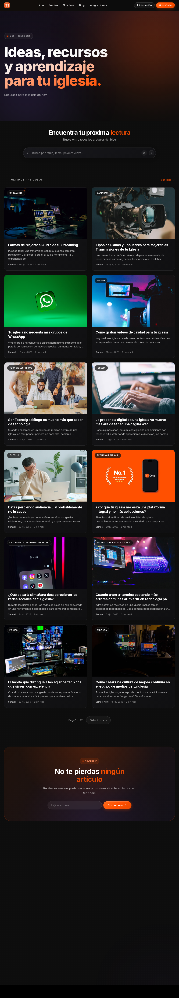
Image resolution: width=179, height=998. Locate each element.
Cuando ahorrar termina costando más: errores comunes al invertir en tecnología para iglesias (133, 599)
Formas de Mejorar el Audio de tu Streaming (43, 245)
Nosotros (68, 5)
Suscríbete (165, 5)
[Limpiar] (144, 153)
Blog (82, 5)
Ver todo (166, 179)
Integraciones (98, 5)
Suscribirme (115, 805)
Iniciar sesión (144, 5)
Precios (53, 5)
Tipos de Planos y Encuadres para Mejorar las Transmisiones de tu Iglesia (132, 247)
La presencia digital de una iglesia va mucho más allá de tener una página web (131, 422)
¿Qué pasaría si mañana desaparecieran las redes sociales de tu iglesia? (42, 597)
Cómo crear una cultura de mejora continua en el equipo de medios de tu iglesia (133, 684)
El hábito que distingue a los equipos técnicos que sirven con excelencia (44, 684)
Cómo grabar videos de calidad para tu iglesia (132, 332)
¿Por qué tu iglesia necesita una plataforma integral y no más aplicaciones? (130, 509)
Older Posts (98, 720)
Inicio (40, 5)
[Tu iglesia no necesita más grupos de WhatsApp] (45, 301)
